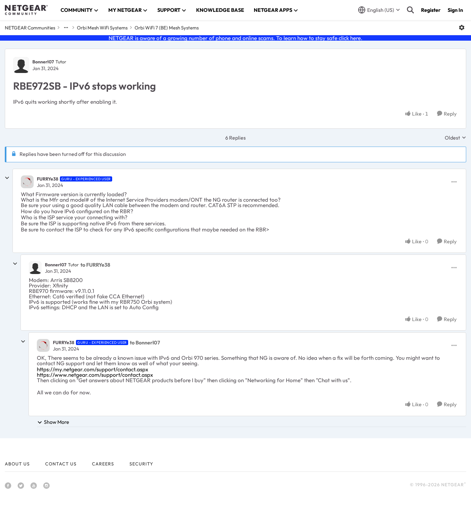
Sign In (455, 10)
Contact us (61, 464)
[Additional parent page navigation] (66, 27)
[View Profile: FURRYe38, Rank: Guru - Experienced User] (27, 181)
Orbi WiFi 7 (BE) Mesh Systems (167, 28)
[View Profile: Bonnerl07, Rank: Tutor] (21, 65)
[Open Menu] (461, 27)
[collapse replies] (7, 178)
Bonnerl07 (43, 62)
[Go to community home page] (26, 10)
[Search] (410, 10)
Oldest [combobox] (455, 137)
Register (431, 10)
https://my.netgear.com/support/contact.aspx (92, 369)
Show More (56, 422)
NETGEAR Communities (30, 28)
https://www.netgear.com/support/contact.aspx (95, 374)
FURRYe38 (47, 179)
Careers (103, 464)
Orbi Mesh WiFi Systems (102, 28)
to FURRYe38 (95, 264)
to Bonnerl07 (145, 342)
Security (141, 464)
